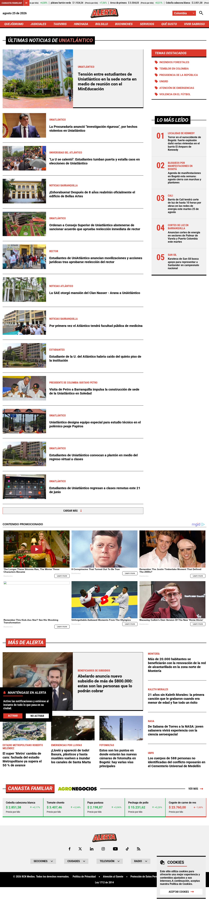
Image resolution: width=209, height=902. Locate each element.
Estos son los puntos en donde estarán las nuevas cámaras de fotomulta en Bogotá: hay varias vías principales (118, 758)
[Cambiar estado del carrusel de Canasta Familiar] (26, 3)
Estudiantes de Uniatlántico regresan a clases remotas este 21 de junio (94, 490)
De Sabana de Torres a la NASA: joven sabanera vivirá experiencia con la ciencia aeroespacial (175, 730)
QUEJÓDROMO (13, 24)
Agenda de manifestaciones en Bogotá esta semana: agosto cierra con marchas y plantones (184, 177)
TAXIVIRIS (60, 24)
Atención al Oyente (113, 876)
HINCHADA (81, 24)
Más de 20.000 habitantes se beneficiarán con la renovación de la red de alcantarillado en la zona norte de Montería (177, 665)
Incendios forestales (174, 62)
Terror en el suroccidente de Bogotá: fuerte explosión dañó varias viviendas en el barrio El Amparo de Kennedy (184, 143)
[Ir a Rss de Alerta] (138, 848)
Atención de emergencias (176, 87)
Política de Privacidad (84, 876)
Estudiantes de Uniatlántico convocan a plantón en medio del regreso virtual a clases (93, 457)
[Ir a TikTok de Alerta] (127, 848)
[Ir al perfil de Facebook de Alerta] (69, 848)
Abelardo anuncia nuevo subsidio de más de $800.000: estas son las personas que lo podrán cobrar (105, 683)
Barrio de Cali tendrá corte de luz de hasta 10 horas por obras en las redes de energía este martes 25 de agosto (184, 206)
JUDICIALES (38, 24)
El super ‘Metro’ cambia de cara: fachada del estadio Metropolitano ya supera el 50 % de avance (22, 759)
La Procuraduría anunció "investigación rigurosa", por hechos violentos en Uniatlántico (93, 129)
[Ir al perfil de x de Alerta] (80, 848)
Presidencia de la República (178, 75)
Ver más (193, 788)
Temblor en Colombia (174, 68)
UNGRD (163, 81)
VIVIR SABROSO (194, 24)
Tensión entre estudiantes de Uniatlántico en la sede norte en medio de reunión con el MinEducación (107, 81)
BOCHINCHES (124, 24)
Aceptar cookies (179, 891)
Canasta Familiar (12, 3)
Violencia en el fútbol (175, 94)
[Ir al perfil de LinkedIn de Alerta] (91, 848)
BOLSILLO (101, 24)
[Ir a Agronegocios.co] (77, 788)
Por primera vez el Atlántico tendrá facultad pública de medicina (96, 326)
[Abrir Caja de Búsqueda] (201, 13)
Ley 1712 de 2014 (104, 882)
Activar (13, 715)
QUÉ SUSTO (169, 24)
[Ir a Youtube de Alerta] (115, 848)
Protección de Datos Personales (147, 876)
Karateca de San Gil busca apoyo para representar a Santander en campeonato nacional (183, 263)
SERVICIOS (147, 24)
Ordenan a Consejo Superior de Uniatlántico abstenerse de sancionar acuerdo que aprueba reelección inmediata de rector (94, 227)
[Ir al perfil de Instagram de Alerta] (103, 848)
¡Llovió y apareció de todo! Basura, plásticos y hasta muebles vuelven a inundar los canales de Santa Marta (71, 756)
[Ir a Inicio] (104, 13)
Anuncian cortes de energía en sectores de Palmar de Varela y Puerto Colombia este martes (184, 237)
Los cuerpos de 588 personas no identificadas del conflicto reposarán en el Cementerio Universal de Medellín (176, 762)
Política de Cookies (181, 883)
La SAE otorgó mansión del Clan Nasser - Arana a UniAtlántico (94, 293)
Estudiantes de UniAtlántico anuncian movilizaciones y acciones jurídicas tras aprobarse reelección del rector (95, 260)
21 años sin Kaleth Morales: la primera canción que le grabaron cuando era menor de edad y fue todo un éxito (176, 699)
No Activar (37, 715)
